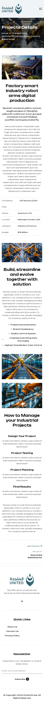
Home (5, 33)
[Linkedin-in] (22, 601)
